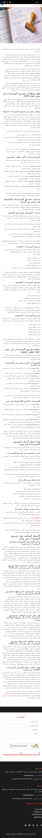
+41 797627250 (29, 775)
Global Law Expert (34, 523)
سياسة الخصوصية (37, 814)
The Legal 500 (35, 518)
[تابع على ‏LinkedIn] (2, 2)
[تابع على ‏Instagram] (4, 2)
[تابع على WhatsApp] (7, 2)
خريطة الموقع (38, 817)
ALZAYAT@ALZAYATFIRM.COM (22, 779)
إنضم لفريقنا (38, 809)
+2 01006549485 (28, 795)
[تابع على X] (10, 2)
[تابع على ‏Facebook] (13, 2)
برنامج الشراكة (37, 811)
